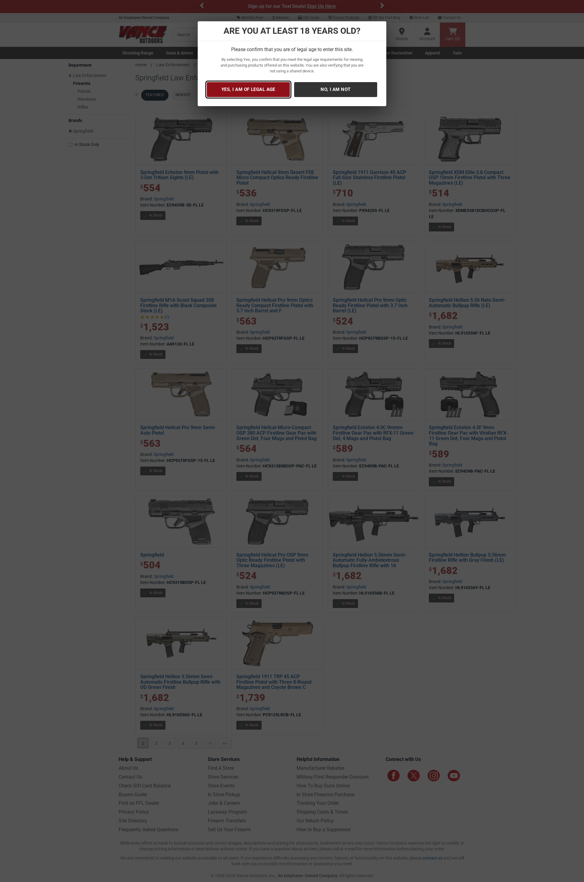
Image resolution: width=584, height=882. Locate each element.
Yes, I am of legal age (248, 89)
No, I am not (335, 89)
